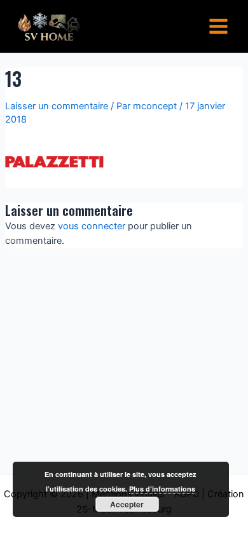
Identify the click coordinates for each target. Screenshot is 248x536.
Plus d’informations (162, 488)
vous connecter (91, 226)
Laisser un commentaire (56, 106)
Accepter (127, 504)
